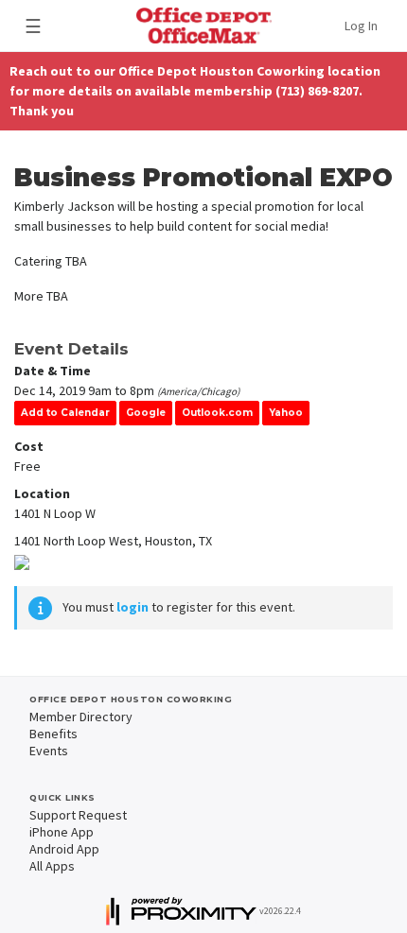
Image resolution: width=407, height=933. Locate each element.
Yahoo (286, 412)
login (132, 606)
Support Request (78, 814)
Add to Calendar (65, 412)
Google (146, 412)
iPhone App (61, 831)
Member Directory (81, 716)
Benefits (53, 733)
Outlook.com (217, 412)
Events (48, 750)
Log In (361, 25)
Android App (64, 848)
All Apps (52, 865)
